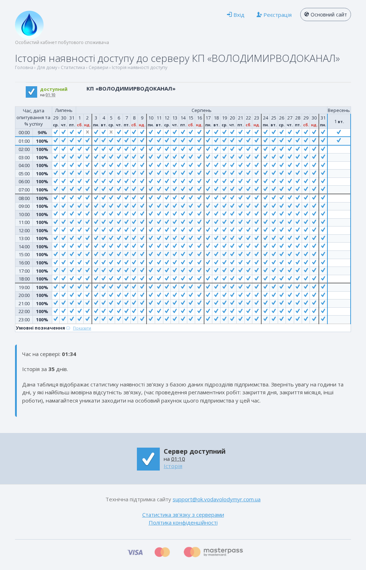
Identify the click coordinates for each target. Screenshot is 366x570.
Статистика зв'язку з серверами (183, 514)
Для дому (47, 67)
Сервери (98, 67)
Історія (173, 465)
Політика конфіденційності (183, 522)
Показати (82, 328)
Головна (24, 67)
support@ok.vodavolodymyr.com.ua (217, 499)
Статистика (73, 67)
